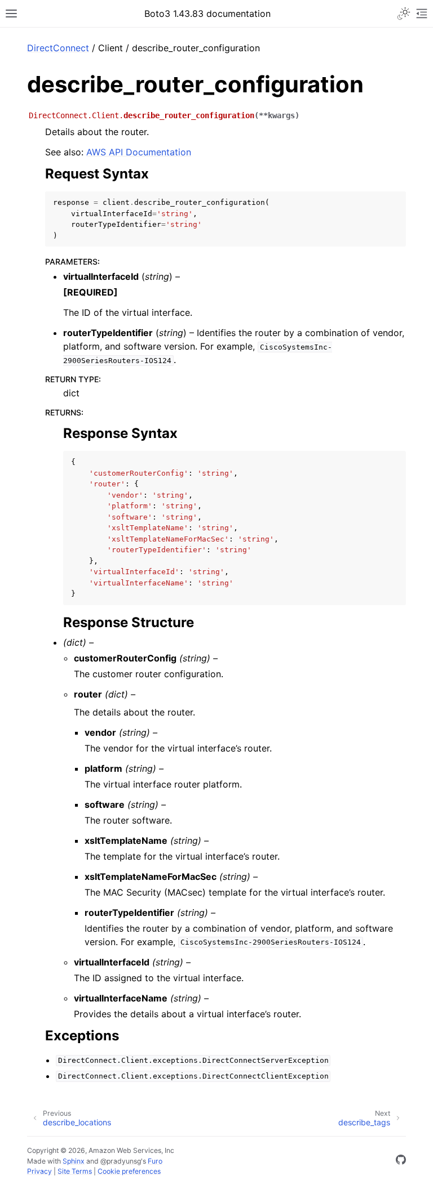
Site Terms (75, 1171)
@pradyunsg (120, 1161)
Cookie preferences (129, 1171)
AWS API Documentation (138, 152)
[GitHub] (401, 1161)
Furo (155, 1161)
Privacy (39, 1171)
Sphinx (74, 1161)
